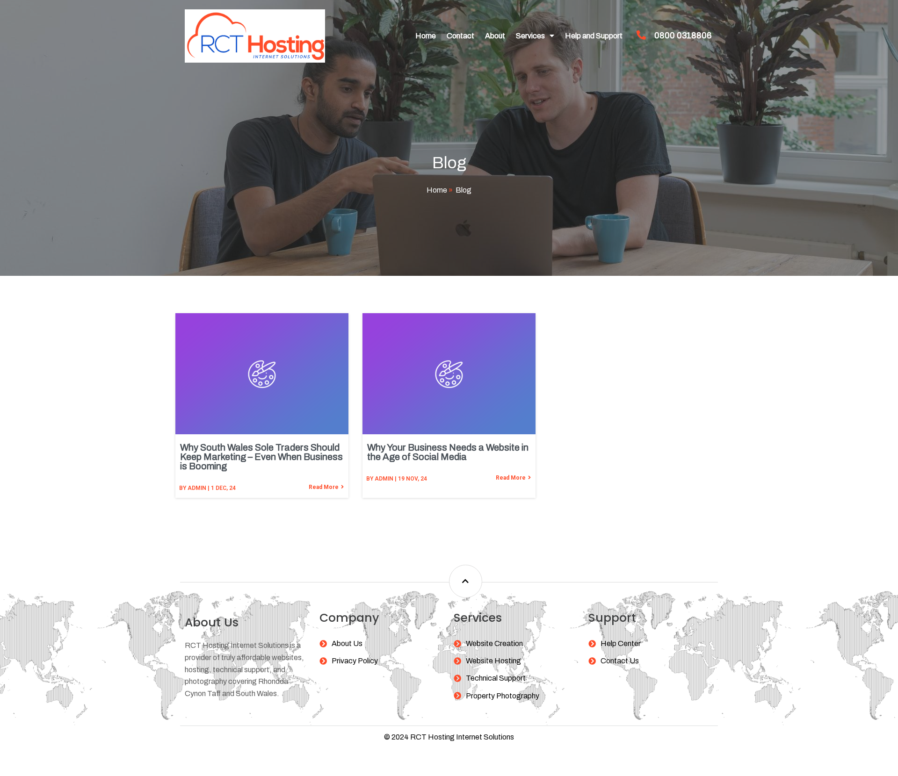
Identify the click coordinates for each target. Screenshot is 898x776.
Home (437, 190)
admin (197, 488)
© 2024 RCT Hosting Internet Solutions (449, 737)
